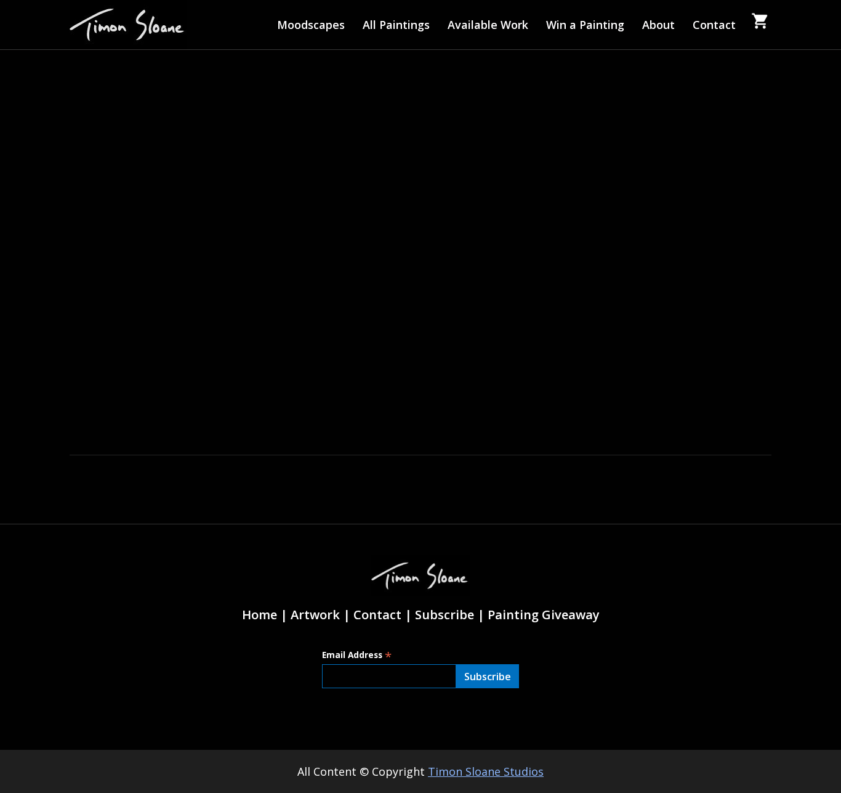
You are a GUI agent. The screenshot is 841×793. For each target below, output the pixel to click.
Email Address (357, 655)
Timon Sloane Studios (486, 771)
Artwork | (320, 614)
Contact (714, 24)
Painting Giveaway (544, 614)
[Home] (128, 24)
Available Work (488, 24)
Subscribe (444, 614)
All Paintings (396, 24)
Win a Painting (585, 24)
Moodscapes (311, 24)
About (658, 24)
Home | (265, 614)
